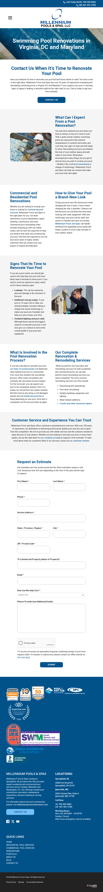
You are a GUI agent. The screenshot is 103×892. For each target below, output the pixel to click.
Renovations (12, 851)
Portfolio (11, 854)
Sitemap (21, 882)
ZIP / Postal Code (26, 543)
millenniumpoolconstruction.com (32, 804)
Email (21, 575)
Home (9, 842)
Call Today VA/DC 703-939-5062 (81, 2)
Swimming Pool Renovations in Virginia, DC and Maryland (51, 44)
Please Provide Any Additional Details (35, 601)
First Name (23, 481)
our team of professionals (22, 369)
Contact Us (51, 100)
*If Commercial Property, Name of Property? (38, 559)
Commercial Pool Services (20, 848)
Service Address (26, 512)
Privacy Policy (11, 882)
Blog (8, 860)
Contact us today (52, 438)
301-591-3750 (65, 807)
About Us (11, 857)
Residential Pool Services (20, 845)
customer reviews (81, 441)
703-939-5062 (23, 657)
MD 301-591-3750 (87, 5)
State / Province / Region (30, 528)
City (56, 528)
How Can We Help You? (29, 590)
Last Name (59, 481)
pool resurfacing (81, 164)
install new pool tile (33, 396)
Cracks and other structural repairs (76, 403)
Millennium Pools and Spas (67, 223)
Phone (21, 497)
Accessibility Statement (34, 882)
